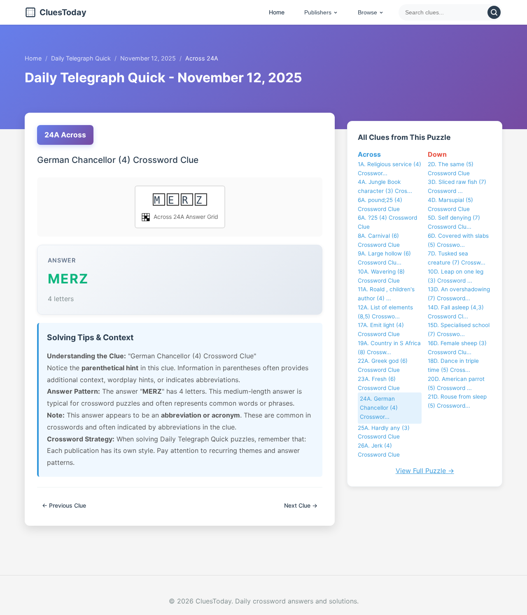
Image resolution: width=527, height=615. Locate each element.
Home (276, 12)
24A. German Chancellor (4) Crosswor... (379, 407)
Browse (367, 12)
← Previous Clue (64, 505)
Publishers (317, 12)
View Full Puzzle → (425, 470)
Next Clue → (300, 505)
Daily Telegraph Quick (81, 58)
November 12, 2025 (148, 58)
